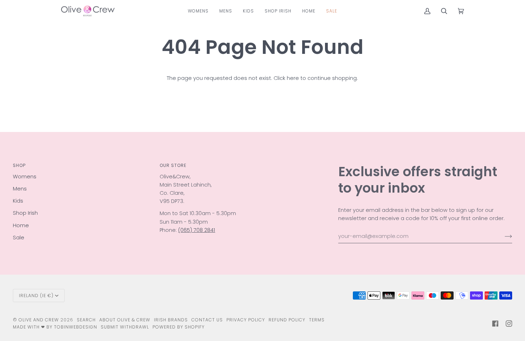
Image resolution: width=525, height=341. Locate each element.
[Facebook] (495, 323)
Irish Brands (171, 320)
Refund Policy (287, 320)
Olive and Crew (39, 320)
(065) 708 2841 (196, 230)
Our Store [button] (173, 165)
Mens (20, 188)
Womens (24, 176)
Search (86, 320)
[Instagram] (509, 323)
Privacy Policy (245, 320)
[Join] (502, 236)
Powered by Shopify (178, 327)
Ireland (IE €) (36, 295)
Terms (317, 320)
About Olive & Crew (124, 320)
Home (21, 225)
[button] (198, 11)
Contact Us (207, 320)
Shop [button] (19, 165)
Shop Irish (25, 213)
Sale (18, 237)
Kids (18, 200)
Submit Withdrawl (125, 327)
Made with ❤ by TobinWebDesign (55, 327)
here (293, 78)
